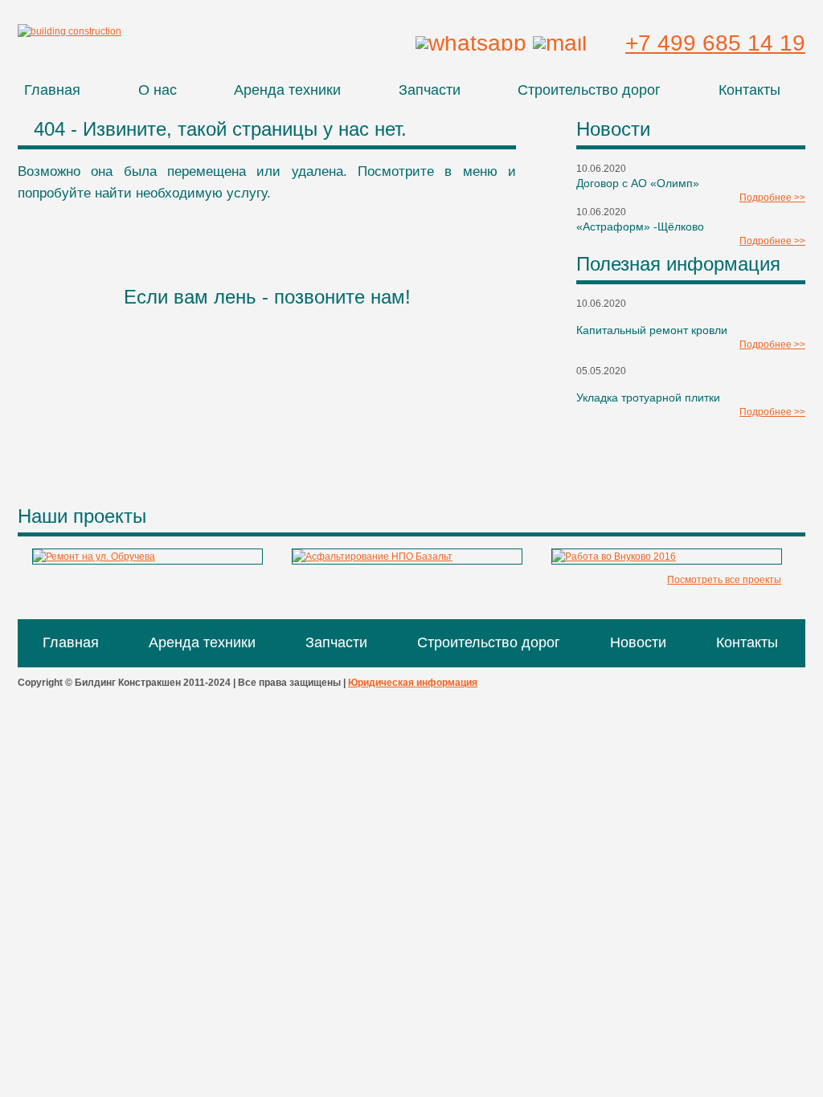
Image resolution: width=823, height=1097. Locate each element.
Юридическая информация (412, 682)
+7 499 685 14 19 (715, 43)
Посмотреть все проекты (724, 579)
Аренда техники (287, 90)
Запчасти (430, 90)
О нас (157, 90)
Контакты (749, 90)
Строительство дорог (589, 90)
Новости (638, 642)
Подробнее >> (772, 197)
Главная (52, 90)
